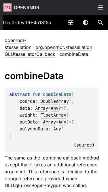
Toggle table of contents (100, 7)
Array (41, 108)
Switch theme (85, 22)
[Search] (100, 22)
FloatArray (53, 115)
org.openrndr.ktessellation (63, 47)
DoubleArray (54, 101)
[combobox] (70, 22)
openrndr (26, 7)
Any (54, 108)
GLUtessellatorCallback (30, 54)
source (84, 145)
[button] (100, 22)
